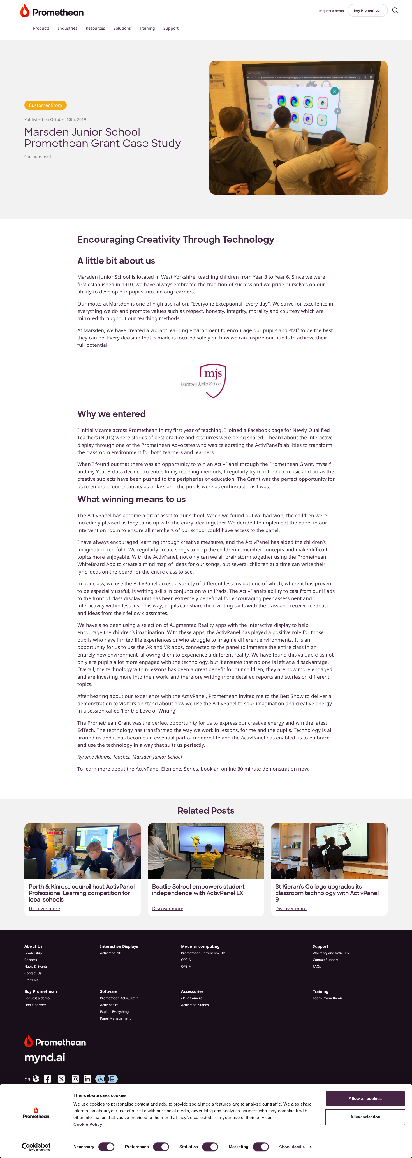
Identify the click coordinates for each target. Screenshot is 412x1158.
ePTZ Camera (191, 998)
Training (147, 28)
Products (41, 28)
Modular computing (200, 946)
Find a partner (35, 1004)
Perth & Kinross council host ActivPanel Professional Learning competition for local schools (82, 893)
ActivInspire (109, 1004)
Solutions (122, 28)
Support (171, 28)
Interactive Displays (119, 946)
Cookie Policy (87, 1124)
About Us (33, 946)
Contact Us (32, 973)
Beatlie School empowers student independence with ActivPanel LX (198, 890)
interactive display (269, 624)
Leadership (33, 953)
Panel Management (115, 1018)
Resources (95, 28)
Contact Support (325, 959)
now (303, 768)
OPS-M (186, 966)
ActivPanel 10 (110, 953)
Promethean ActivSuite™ (119, 998)
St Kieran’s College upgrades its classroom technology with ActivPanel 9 (327, 893)
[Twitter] (64, 1079)
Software (108, 991)
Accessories (192, 991)
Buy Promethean (368, 10)
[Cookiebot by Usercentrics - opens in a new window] (36, 1147)
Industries (67, 28)
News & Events (36, 966)
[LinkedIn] (89, 1079)
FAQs (317, 966)
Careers (30, 959)
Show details (292, 1147)
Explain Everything (114, 1011)
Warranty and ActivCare (331, 953)
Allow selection (365, 1117)
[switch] (161, 1146)
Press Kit (31, 979)
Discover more (44, 908)
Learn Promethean (327, 998)
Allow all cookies (365, 1098)
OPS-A (186, 959)
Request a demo (331, 10)
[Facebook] (49, 1079)
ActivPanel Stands (195, 1004)
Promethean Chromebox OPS (204, 953)
